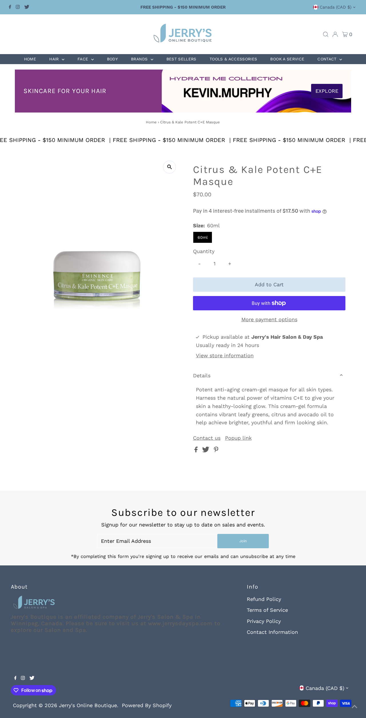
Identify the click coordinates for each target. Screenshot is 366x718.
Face (83, 59)
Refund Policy (264, 599)
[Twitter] (27, 7)
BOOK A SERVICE (287, 59)
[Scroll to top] (354, 706)
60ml (203, 237)
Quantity (203, 251)
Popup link (238, 438)
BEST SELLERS (181, 59)
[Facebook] (10, 7)
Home (30, 59)
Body (112, 59)
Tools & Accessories (233, 59)
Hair (54, 59)
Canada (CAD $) (335, 7)
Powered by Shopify (147, 705)
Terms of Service (267, 610)
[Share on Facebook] (196, 450)
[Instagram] (17, 7)
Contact (327, 59)
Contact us (206, 438)
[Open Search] (325, 34)
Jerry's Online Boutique (88, 705)
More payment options (269, 319)
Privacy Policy (264, 621)
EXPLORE (326, 91)
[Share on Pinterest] (216, 450)
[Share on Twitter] (206, 450)
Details (201, 375)
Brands (140, 59)
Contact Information (272, 632)
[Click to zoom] (169, 167)
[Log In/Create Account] (335, 34)
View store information (225, 355)
